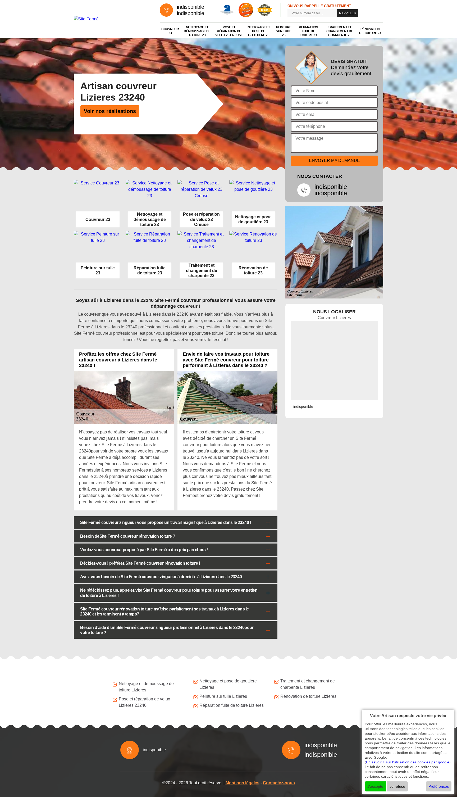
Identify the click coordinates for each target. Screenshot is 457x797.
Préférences (438, 786)
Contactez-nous (279, 783)
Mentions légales (242, 783)
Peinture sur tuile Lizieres (223, 696)
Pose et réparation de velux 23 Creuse (229, 31)
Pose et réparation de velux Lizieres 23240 (144, 702)
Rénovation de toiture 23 (370, 31)
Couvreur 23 (170, 31)
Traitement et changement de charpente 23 (339, 31)
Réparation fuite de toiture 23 (308, 31)
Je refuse (397, 786)
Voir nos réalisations (110, 111)
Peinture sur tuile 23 (283, 31)
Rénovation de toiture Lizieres (308, 696)
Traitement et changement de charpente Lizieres (307, 684)
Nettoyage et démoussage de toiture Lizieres (146, 686)
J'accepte (375, 786)
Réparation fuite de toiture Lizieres (231, 705)
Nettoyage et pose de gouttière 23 (259, 31)
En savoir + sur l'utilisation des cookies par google (407, 762)
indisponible (190, 7)
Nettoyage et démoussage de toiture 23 (197, 31)
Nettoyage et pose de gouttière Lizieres (228, 684)
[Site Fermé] (111, 19)
